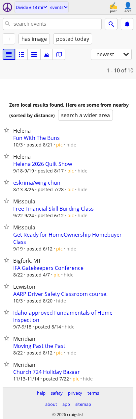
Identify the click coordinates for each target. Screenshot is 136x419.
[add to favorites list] (8, 130)
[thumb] (21, 54)
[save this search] (127, 24)
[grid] (34, 54)
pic (59, 145)
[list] (9, 54)
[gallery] (46, 54)
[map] (59, 54)
